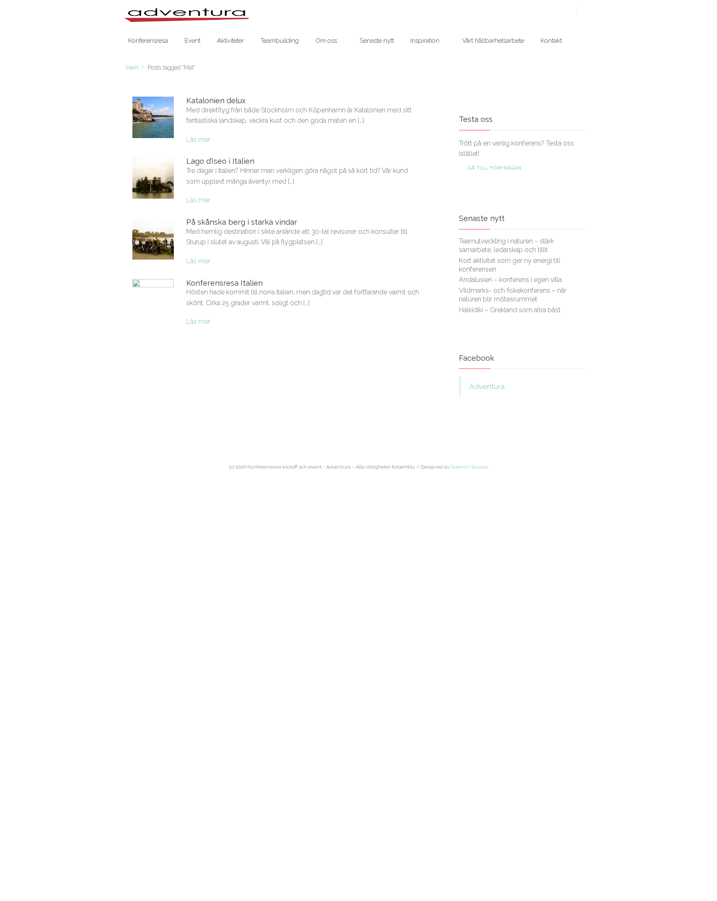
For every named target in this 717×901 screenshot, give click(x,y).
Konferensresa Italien (224, 283)
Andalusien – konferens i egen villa (510, 280)
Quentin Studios (469, 467)
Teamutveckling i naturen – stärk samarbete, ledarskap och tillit (506, 245)
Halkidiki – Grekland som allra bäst (510, 310)
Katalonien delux (216, 100)
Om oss (326, 40)
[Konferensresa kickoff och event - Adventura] (186, 15)
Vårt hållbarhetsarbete (493, 40)
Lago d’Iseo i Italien (220, 161)
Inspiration (424, 40)
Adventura (487, 386)
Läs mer (198, 139)
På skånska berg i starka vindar (241, 222)
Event (192, 40)
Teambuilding (280, 40)
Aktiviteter (230, 40)
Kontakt (551, 40)
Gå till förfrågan (495, 168)
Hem (132, 67)
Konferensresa (148, 40)
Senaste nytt (377, 40)
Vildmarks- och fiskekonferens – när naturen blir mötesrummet (512, 295)
